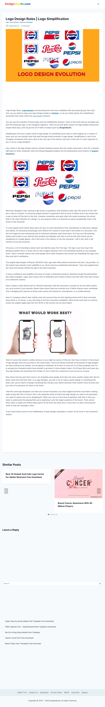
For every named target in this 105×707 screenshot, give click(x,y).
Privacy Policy (56, 693)
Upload (84, 693)
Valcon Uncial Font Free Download (19, 638)
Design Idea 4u (14, 26)
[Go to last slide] (6, 491)
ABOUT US (22, 693)
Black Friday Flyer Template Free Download (23, 644)
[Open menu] (98, 4)
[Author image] (7, 26)
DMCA (66, 693)
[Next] (99, 491)
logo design (37, 116)
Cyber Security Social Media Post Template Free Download (29, 621)
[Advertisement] (52, 96)
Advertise (75, 693)
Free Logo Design (12, 22)
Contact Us (33, 693)
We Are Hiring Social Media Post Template (22, 632)
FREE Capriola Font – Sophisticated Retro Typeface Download (30, 627)
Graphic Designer (26, 22)
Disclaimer (44, 693)
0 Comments (25, 26)
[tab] (48, 514)
